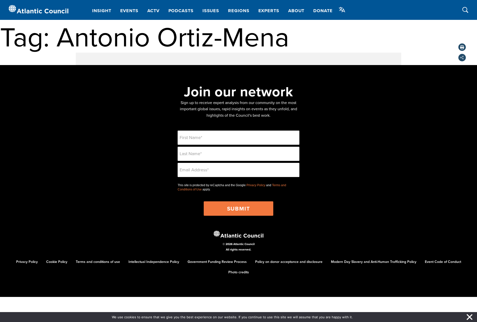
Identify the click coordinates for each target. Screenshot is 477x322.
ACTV (153, 10)
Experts (268, 10)
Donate (322, 10)
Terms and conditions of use (98, 261)
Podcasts (181, 10)
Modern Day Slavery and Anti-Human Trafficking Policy (373, 261)
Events (129, 10)
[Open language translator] (342, 9)
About (296, 10)
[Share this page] (462, 57)
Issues (210, 10)
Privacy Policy (255, 185)
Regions (238, 10)
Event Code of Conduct (443, 261)
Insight (101, 10)
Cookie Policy (56, 261)
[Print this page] (462, 47)
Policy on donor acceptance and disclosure (288, 261)
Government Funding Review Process (217, 261)
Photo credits (238, 272)
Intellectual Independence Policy (153, 261)
